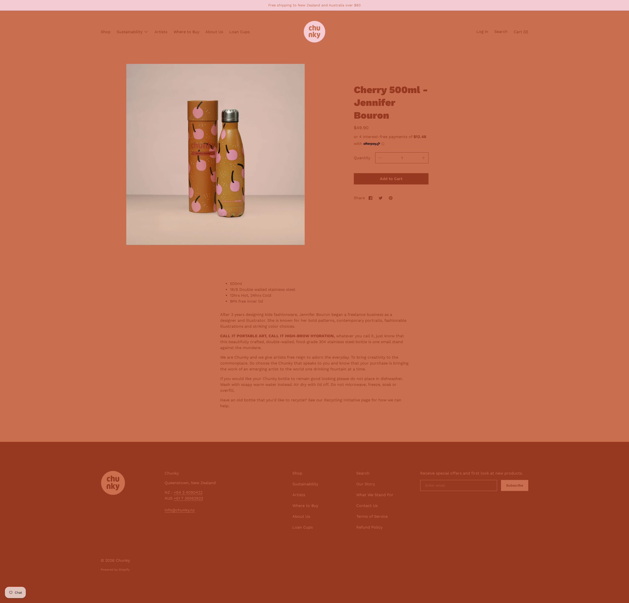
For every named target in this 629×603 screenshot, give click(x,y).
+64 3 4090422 (188, 492)
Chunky (123, 560)
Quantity (362, 157)
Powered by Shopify (115, 569)
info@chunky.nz (180, 510)
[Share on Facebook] (370, 197)
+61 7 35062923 (188, 498)
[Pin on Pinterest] (390, 197)
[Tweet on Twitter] (380, 197)
